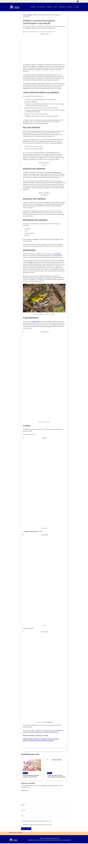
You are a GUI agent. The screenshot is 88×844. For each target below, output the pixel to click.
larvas (36, 239)
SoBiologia (39, 735)
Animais (50, 739)
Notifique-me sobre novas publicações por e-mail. (36, 824)
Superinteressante (49, 722)
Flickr (35, 740)
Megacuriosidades (28, 740)
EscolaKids (45, 735)
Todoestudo (43, 739)
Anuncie (20, 832)
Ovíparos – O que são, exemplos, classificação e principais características (43, 731)
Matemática (62, 7)
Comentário (25, 790)
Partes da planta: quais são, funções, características (31, 776)
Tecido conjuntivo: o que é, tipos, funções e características (56, 776)
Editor (36, 31)
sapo (30, 262)
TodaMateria (31, 735)
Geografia (49, 7)
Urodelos (26, 531)
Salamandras (33, 531)
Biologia (33, 7)
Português (76, 7)
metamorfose (36, 321)
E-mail (23, 810)
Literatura (69, 7)
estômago (56, 172)
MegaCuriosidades (34, 739)
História (55, 7)
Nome (23, 805)
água (33, 66)
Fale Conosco (13, 832)
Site (22, 816)
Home (24, 15)
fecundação (57, 254)
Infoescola (40, 740)
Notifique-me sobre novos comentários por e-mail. (37, 821)
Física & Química (41, 7)
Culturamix (56, 739)
